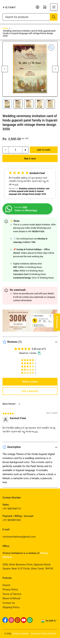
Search (6, 585)
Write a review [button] (30, 381)
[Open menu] (54, 7)
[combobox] (30, 17)
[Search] (53, 16)
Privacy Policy (10, 589)
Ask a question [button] (30, 391)
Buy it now (30, 158)
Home (5, 28)
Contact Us (8, 602)
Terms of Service (11, 594)
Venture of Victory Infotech (43, 633)
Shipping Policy (11, 607)
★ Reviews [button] (57, 322)
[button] (30, 183)
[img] (8, 413)
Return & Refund (11, 598)
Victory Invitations (20, 633)
